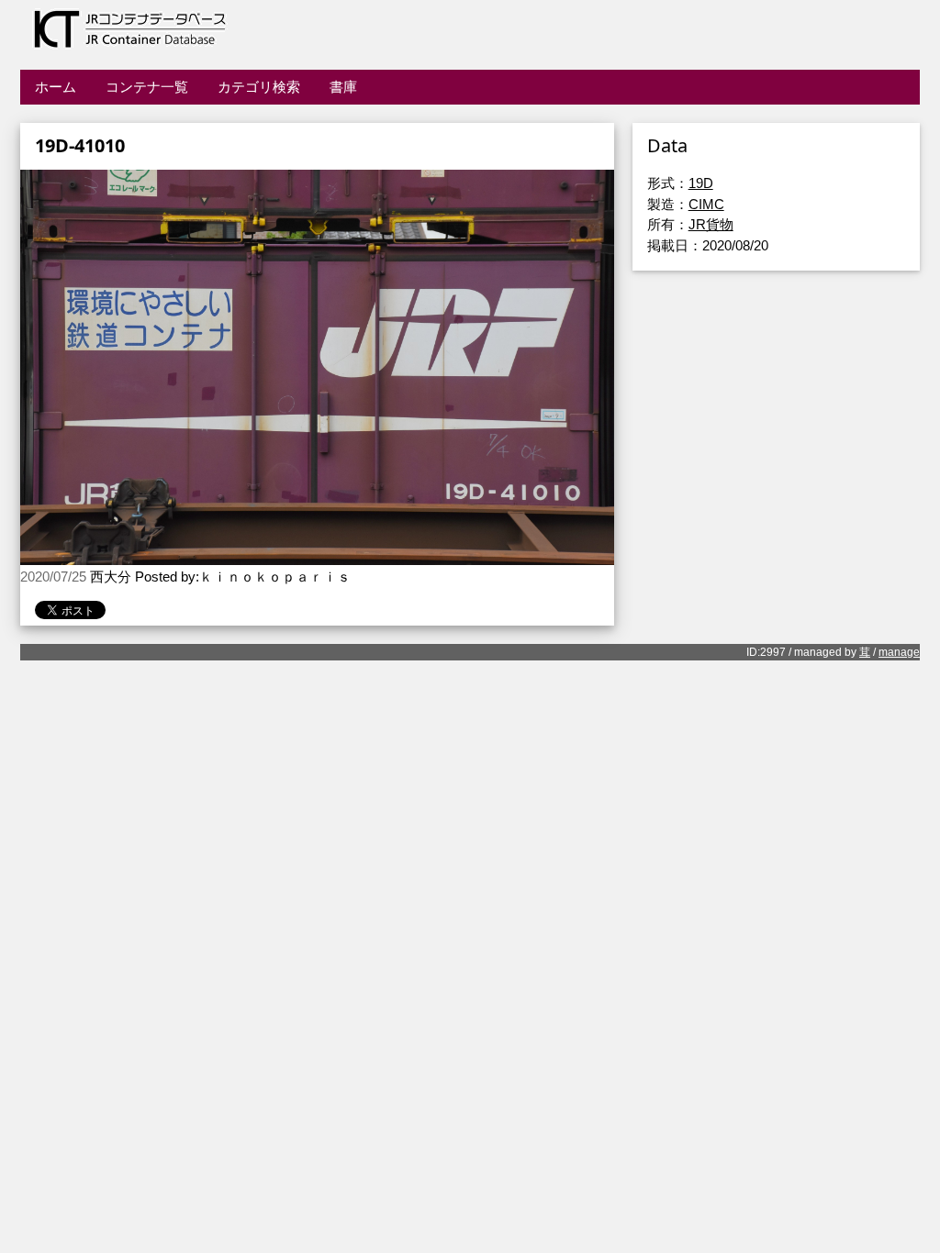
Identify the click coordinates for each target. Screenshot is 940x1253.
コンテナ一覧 (147, 86)
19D (700, 183)
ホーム (55, 86)
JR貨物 (710, 224)
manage (899, 652)
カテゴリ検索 (259, 86)
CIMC (706, 204)
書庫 (343, 86)
